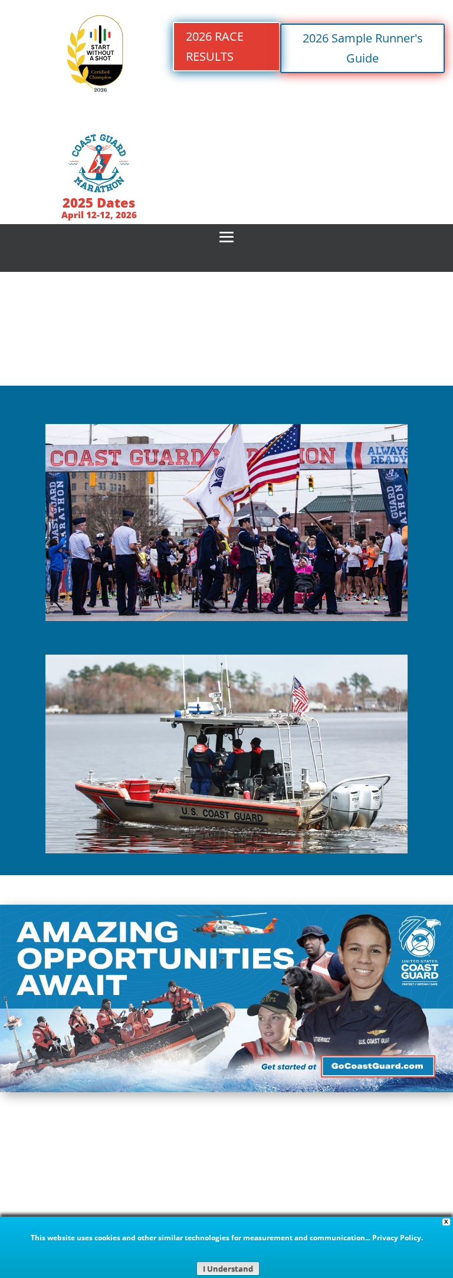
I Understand (228, 1268)
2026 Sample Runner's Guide (363, 48)
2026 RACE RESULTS (215, 46)
